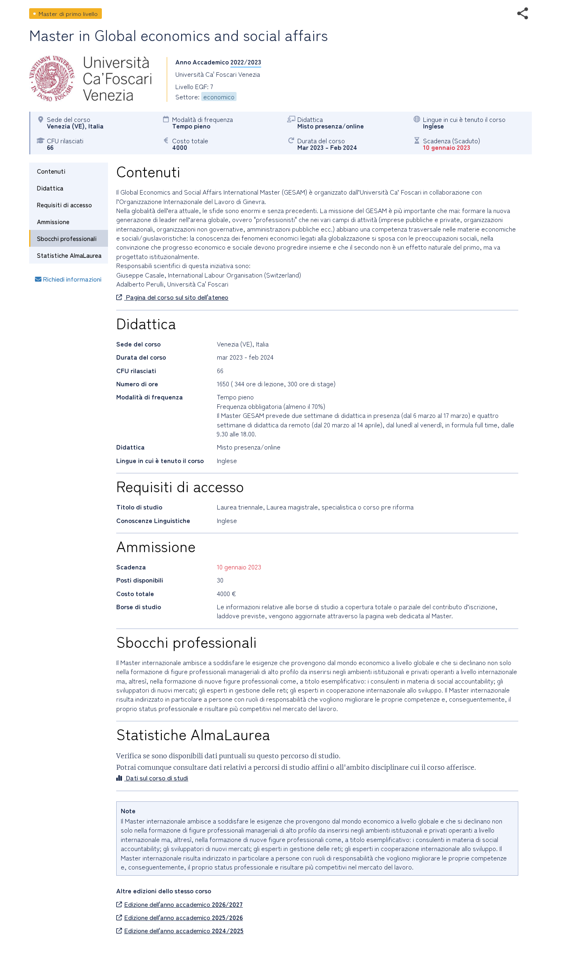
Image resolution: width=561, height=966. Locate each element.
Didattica (50, 188)
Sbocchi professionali (67, 238)
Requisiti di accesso (64, 204)
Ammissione (53, 221)
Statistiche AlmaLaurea (69, 255)
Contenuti (51, 171)
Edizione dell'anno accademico (183, 904)
